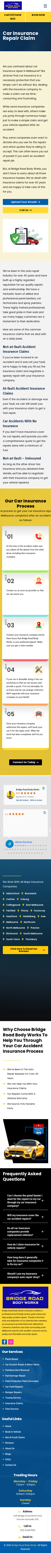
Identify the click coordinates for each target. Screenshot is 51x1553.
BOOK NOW (38, 15)
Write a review (36, 800)
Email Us (27, 1537)
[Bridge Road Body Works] (6, 6)
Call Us (27, 1526)
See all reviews (22, 800)
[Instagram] (10, 1341)
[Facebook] (4, 1341)
